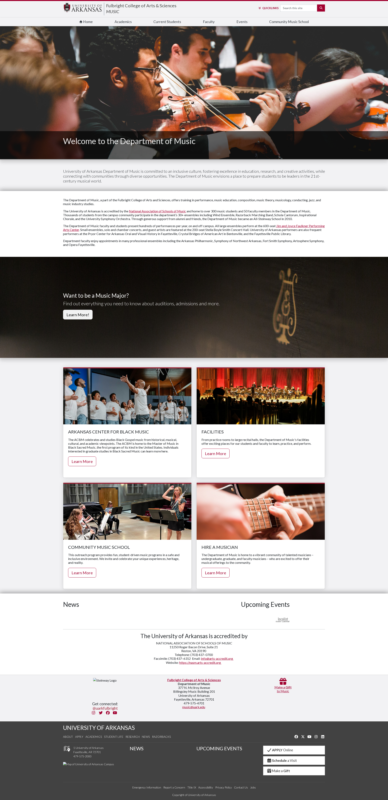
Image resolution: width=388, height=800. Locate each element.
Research (132, 736)
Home (87, 22)
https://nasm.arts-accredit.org (200, 662)
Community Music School (289, 22)
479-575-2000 (82, 756)
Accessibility (205, 787)
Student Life (113, 736)
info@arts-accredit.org (217, 658)
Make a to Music (283, 689)
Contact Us (241, 787)
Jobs (253, 787)
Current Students (167, 22)
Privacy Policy (223, 787)
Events (242, 22)
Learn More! (77, 314)
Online (282, 750)
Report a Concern (174, 787)
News (146, 736)
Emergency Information (146, 787)
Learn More (82, 461)
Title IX (191, 787)
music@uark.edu (193, 707)
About (68, 736)
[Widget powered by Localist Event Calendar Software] (283, 619)
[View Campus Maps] (66, 753)
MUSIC (112, 11)
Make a (281, 771)
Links (270, 8)
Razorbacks (161, 736)
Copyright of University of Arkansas (194, 795)
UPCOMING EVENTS (219, 748)
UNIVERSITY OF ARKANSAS (99, 727)
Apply (79, 736)
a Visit (284, 760)
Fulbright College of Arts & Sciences (141, 5)
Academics (123, 22)
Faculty (209, 22)
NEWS (136, 748)
